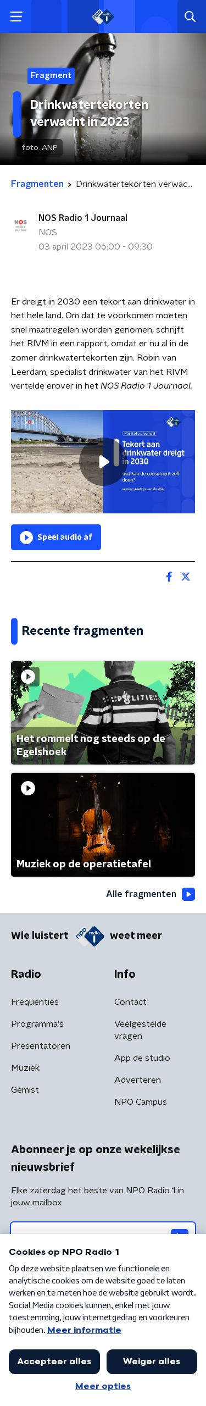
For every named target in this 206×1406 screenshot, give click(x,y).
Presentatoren (40, 1046)
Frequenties (35, 1002)
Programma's (37, 1024)
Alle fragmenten (141, 894)
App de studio (142, 1058)
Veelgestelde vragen (140, 1030)
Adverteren (137, 1080)
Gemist (25, 1090)
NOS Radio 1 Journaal (82, 218)
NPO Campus (140, 1102)
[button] (16, 17)
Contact (130, 1002)
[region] (103, 461)
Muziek (25, 1068)
